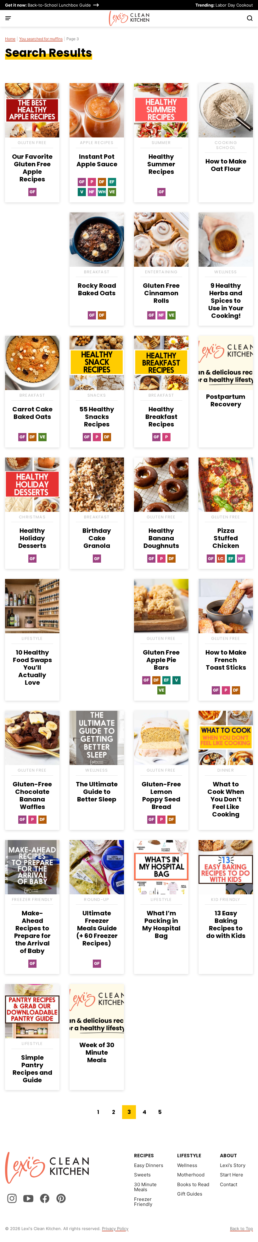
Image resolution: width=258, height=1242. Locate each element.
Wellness (225, 272)
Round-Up (96, 899)
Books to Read (193, 1184)
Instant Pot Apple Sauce (96, 160)
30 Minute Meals (145, 1187)
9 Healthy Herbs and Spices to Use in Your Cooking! (226, 300)
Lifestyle (32, 638)
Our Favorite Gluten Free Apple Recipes (32, 168)
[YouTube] (28, 1198)
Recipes (144, 1155)
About (228, 1155)
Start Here (231, 1175)
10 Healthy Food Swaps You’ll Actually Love (32, 667)
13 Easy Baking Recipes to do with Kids (225, 924)
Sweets (142, 1175)
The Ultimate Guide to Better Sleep (97, 792)
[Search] (250, 18)
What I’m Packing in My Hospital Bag (161, 924)
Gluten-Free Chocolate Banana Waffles (32, 795)
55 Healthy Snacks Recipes (96, 417)
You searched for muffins (41, 39)
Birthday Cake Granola (96, 538)
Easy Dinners (148, 1165)
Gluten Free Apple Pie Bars (161, 660)
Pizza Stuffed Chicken (225, 538)
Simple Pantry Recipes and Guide (32, 1068)
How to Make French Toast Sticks (225, 660)
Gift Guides (189, 1194)
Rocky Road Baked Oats (97, 289)
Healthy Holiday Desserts (32, 538)
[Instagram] (12, 1198)
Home (10, 39)
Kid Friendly (225, 899)
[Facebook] (45, 1198)
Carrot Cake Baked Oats (32, 413)
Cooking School (226, 145)
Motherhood (191, 1175)
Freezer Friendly (32, 899)
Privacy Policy (115, 1228)
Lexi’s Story (232, 1165)
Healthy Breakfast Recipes (161, 417)
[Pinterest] (61, 1198)
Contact (228, 1184)
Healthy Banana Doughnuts (161, 538)
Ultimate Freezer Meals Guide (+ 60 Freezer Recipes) (97, 928)
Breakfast (97, 272)
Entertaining (161, 272)
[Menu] (8, 18)
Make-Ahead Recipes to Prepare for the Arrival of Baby (32, 932)
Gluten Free (32, 143)
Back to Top (241, 1228)
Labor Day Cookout (224, 5)
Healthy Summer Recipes (161, 164)
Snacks (96, 395)
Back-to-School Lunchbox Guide (48, 5)
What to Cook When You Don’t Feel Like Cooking (225, 799)
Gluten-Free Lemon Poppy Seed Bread (161, 795)
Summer (161, 143)
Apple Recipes (97, 143)
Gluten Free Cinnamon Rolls (161, 293)
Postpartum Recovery (225, 400)
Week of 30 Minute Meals (96, 1052)
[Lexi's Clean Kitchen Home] (129, 18)
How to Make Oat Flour (225, 165)
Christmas (32, 517)
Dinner (225, 770)
